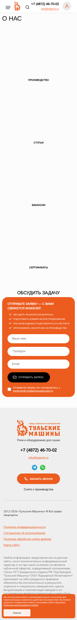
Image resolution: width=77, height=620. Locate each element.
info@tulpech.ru (50, 8)
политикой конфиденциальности (33, 390)
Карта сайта (12, 544)
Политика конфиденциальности (25, 527)
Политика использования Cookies (21, 605)
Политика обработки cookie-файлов (27, 539)
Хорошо (17, 613)
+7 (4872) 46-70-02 (45, 4)
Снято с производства (38, 489)
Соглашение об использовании (24, 532)
